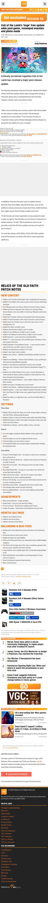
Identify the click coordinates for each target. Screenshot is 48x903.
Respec (4, 876)
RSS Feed (4, 828)
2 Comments (42, 723)
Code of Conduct (7, 816)
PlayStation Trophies (9, 864)
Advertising (5, 813)
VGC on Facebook (8, 831)
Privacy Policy (6, 822)
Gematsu (4, 855)
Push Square (6, 870)
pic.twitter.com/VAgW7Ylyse (33, 155)
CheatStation (6, 850)
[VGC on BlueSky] (38, 10)
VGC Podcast (6, 836)
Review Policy (6, 825)
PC (6, 553)
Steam (16, 374)
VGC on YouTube (7, 842)
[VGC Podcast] (33, 10)
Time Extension (7, 878)
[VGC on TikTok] (43, 10)
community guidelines (10, 748)
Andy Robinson (41, 44)
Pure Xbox (5, 867)
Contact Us (5, 819)
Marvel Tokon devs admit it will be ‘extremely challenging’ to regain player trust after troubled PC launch (25, 644)
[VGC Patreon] (30, 10)
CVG (3, 853)
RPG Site (4, 873)
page (38, 761)
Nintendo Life (6, 861)
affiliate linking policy (23, 576)
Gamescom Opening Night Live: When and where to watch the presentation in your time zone (26, 668)
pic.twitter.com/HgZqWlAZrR (38, 134)
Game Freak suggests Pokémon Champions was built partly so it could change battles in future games (24, 677)
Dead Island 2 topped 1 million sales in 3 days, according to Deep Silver (30, 729)
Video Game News (10, 41)
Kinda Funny (6, 858)
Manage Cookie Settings (10, 808)
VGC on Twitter (7, 839)
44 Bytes (15, 886)
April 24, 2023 (27, 135)
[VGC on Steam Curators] (46, 10)
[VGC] (24, 4)
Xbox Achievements (8, 881)
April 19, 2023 (27, 156)
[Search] (45, 4)
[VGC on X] (36, 10)
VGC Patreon (6, 833)
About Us (4, 810)
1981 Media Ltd (15, 790)
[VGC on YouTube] (41, 10)
